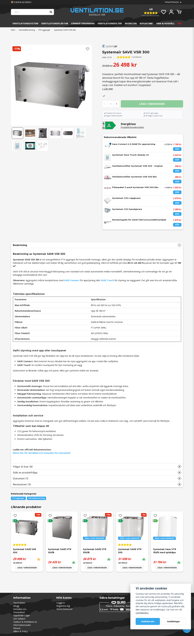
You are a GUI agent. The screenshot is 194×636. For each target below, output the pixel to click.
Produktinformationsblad (132, 127)
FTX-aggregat (44, 30)
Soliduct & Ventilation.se (25, 621)
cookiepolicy (142, 612)
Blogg (16, 605)
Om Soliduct (19, 618)
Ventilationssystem (25, 23)
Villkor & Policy (20, 631)
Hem (13, 30)
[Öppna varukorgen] (179, 12)
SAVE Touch (107, 280)
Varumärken (19, 602)
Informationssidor (22, 625)
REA (180, 23)
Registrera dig (63, 605)
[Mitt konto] (171, 12)
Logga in (60, 602)
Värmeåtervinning (83, 23)
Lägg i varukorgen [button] (97, 567)
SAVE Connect (71, 280)
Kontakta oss (19, 609)
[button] (87, 49)
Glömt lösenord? (64, 609)
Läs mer (108, 88)
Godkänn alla (147, 621)
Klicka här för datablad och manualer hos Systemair (41, 452)
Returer (17, 628)
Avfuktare (146, 23)
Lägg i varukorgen (27, 567)
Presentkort (19, 612)
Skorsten (131, 23)
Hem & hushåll (165, 23)
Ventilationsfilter (110, 23)
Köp (177, 149)
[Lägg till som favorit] (163, 12)
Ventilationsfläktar (54, 23)
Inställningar (173, 621)
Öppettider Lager (21, 615)
